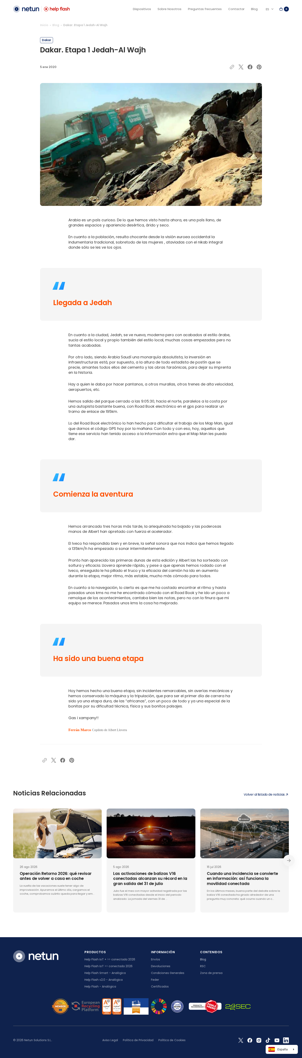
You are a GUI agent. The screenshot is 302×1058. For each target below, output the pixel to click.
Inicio (44, 25)
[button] (284, 9)
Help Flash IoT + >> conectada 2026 (109, 959)
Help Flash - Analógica (100, 986)
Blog (55, 25)
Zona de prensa (211, 973)
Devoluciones (160, 966)
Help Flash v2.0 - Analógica (103, 980)
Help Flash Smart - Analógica (105, 973)
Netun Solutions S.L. (38, 1040)
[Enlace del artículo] (57, 861)
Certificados (160, 986)
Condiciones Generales (167, 973)
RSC (203, 966)
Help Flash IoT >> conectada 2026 (108, 966)
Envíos (155, 959)
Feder (155, 980)
